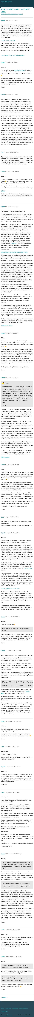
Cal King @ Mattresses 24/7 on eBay (10, 588)
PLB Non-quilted (5, 457)
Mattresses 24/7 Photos (6, 325)
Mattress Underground (6, 1)
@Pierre (3, 191)
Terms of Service (23, 1008)
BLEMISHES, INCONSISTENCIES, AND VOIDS (14, 252)
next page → (4, 997)
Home (2, 1008)
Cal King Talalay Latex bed (8, 40)
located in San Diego (19, 70)
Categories (8, 1008)
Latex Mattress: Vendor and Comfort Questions (12, 55)
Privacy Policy (4, 1011)
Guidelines (15, 1008)
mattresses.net (14, 243)
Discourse (9, 1014)
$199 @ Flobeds (28, 568)
